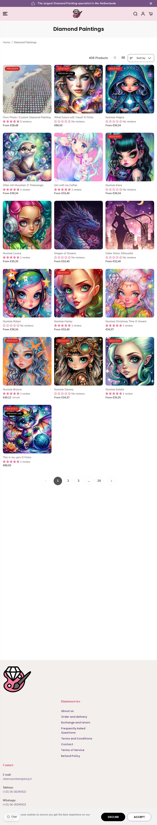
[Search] (135, 13)
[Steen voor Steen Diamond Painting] (77, 13)
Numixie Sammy (64, 389)
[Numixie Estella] (129, 361)
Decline (113, 817)
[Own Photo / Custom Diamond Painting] (27, 89)
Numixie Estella (114, 389)
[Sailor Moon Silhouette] (129, 225)
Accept (139, 817)
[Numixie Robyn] (27, 293)
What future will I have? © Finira (73, 117)
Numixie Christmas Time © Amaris (125, 321)
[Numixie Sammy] (78, 361)
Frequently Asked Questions (73, 731)
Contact (67, 744)
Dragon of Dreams (65, 253)
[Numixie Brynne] (27, 361)
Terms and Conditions (76, 738)
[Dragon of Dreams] (78, 225)
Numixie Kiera (113, 185)
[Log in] (143, 13)
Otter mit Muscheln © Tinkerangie (23, 185)
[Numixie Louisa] (27, 225)
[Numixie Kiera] (129, 157)
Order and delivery (74, 717)
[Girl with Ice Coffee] (78, 157)
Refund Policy (70, 756)
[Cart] (150, 13)
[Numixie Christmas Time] (129, 293)
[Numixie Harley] (78, 293)
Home (6, 42)
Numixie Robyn (12, 321)
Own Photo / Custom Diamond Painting (27, 117)
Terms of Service (72, 750)
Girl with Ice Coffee (65, 185)
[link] (78, 679)
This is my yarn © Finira (17, 457)
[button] (5, 14)
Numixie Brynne (12, 389)
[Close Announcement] (151, 3)
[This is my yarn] (27, 429)
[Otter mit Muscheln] (27, 157)
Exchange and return (75, 722)
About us (67, 711)
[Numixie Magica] (129, 89)
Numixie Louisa (12, 253)
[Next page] (111, 481)
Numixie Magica (114, 117)
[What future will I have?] (78, 89)
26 (99, 481)
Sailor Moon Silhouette (119, 253)
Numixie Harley (63, 321)
